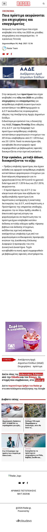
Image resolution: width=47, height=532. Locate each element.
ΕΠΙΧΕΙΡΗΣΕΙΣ (5, 449)
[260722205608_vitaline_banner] (23, 337)
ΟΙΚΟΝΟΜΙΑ (8, 11)
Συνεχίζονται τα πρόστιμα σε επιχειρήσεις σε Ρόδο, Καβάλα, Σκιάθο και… (34, 454)
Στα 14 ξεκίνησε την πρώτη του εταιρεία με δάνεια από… (11, 453)
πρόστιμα (37, 366)
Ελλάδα (15, 377)
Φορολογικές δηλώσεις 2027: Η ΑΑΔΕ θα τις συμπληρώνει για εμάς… (11, 423)
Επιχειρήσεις (24, 366)
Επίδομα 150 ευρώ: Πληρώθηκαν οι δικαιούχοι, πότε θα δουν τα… (33, 424)
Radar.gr (39, 380)
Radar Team (12, 48)
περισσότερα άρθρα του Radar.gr (25, 385)
